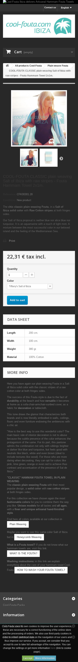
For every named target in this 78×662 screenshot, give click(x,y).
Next (61, 158)
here (53, 648)
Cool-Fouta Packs (14, 605)
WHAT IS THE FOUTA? (23, 553)
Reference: (9, 194)
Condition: (9, 200)
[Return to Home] (7, 65)
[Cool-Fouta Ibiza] (39, 26)
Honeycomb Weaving (29, 537)
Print (12, 240)
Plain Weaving (18, 524)
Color (11, 280)
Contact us (50, 7)
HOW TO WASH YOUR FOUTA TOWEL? (41, 569)
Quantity (12, 268)
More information (45, 658)
